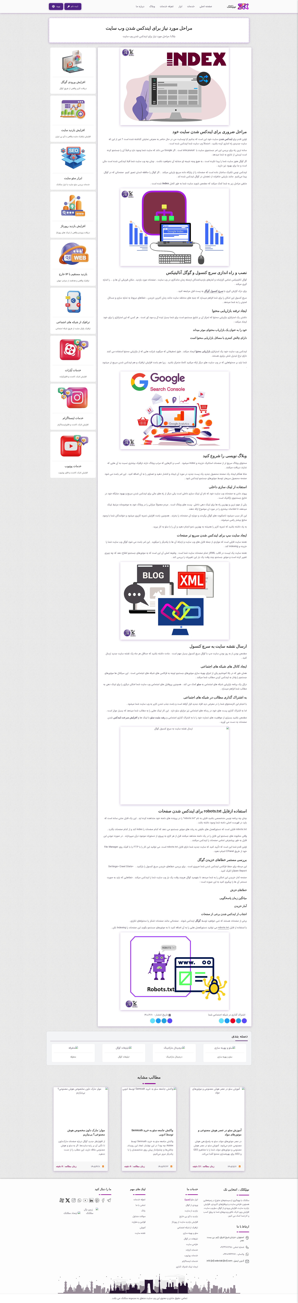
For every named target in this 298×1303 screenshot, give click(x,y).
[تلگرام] (109, 1200)
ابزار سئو (194, 1199)
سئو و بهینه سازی (190, 1233)
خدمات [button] (191, 6)
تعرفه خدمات (167, 6)
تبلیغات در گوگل (191, 1238)
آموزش (142, 1227)
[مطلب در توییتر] (158, 1020)
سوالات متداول (139, 1216)
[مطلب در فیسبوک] (169, 1020)
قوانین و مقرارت (138, 1222)
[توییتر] (97, 1200)
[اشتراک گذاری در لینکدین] (221, 1020)
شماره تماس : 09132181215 (232, 1247)
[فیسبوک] (103, 1200)
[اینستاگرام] (73, 1200)
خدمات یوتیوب (191, 1255)
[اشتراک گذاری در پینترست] (232, 1020)
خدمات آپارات (192, 1250)
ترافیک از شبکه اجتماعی (187, 1227)
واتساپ (240, 1254)
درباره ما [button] (140, 6)
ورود (57, 6)
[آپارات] (61, 1200)
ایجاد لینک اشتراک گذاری (187, 1266)
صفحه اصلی (206, 6)
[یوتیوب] (85, 1200)
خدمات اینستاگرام (190, 1261)
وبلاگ (152, 6)
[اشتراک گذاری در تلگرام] (238, 1020)
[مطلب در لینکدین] (152, 1020)
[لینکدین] (91, 1200)
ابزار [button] (180, 6)
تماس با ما (140, 1205)
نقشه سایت (140, 1233)
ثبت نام (74, 6)
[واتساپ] (79, 1200)
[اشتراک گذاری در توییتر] (227, 1020)
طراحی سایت (192, 1244)
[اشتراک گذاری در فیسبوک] (244, 1020)
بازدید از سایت (191, 1211)
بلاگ (173, 36)
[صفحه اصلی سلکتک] (243, 6)
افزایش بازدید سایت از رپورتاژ (185, 1222)
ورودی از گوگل (192, 1205)
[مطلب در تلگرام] (164, 1020)
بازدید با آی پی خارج (188, 1216)
